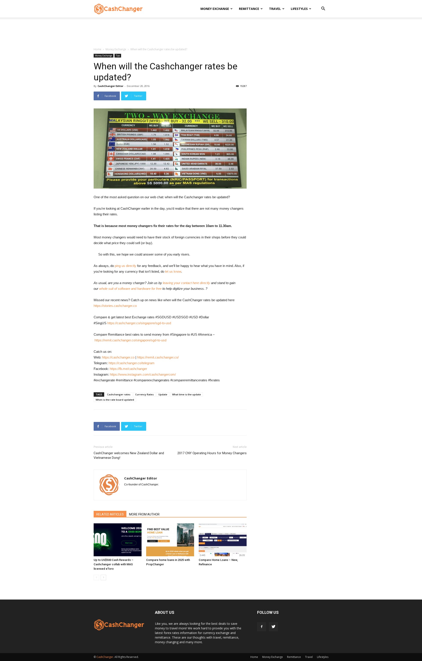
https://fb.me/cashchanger (128, 369)
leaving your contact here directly (186, 283)
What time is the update (186, 394)
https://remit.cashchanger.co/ (158, 357)
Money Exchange (214, 9)
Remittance (249, 9)
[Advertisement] (211, 33)
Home (97, 49)
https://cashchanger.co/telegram (132, 363)
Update (162, 394)
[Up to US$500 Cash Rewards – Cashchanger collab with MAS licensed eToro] (118, 539)
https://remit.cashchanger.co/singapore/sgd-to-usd (130, 340)
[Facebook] (261, 626)
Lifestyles (299, 9)
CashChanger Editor (110, 86)
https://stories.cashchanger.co (115, 306)
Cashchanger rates (118, 394)
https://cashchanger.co (118, 357)
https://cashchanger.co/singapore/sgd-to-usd (139, 323)
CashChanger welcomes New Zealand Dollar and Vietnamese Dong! (129, 455)
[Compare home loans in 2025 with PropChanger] (170, 539)
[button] (323, 9)
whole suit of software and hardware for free (130, 288)
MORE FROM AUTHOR (144, 514)
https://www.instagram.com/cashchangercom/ (143, 374)
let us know (173, 271)
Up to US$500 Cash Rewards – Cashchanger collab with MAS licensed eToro (113, 564)
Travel (275, 9)
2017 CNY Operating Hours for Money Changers (212, 453)
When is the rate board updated (115, 399)
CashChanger (104, 657)
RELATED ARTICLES (110, 514)
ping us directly (125, 266)
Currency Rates (144, 394)
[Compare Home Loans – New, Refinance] (223, 539)
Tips (118, 55)
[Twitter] (273, 626)
